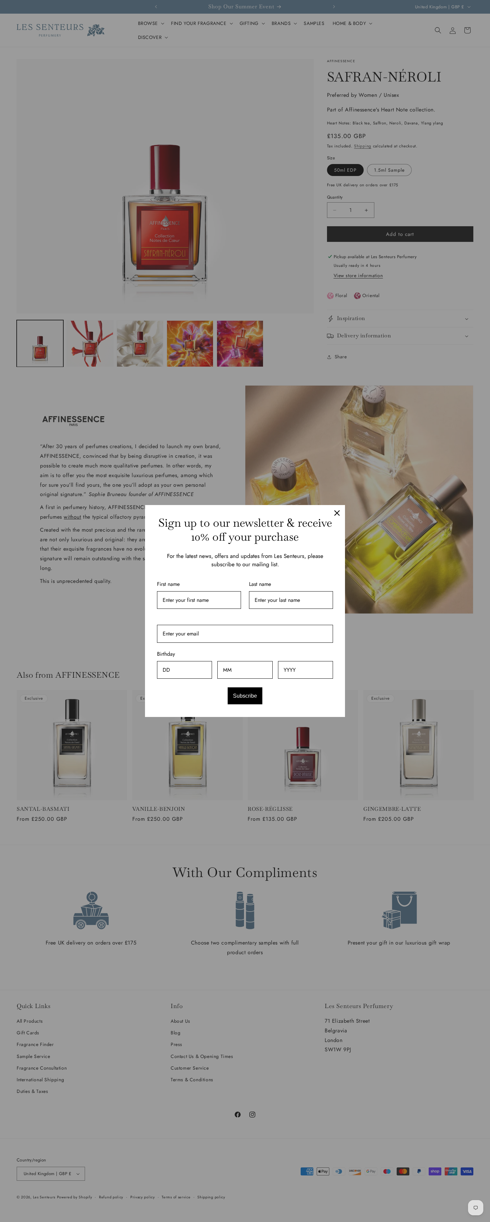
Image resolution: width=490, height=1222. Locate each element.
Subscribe (245, 696)
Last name (260, 584)
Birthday (166, 654)
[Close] (337, 513)
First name (168, 584)
